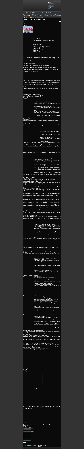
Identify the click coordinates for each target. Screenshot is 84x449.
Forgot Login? (49, 9)
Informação (33, 12)
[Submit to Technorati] (52, 424)
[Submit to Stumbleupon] (46, 424)
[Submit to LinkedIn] (25, 425)
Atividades (30, 12)
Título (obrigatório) (32, 431)
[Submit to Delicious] (26, 424)
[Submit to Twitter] (57, 424)
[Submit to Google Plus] (40, 424)
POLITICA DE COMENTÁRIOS (27, 427)
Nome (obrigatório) (32, 428)
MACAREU (37, 12)
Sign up (48, 10)
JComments (42, 443)
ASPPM (27, 12)
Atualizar (24, 439)
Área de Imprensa (42, 12)
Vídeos (46, 12)
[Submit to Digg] (31, 424)
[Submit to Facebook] (35, 424)
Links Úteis (49, 12)
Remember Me (49, 7)
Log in (48, 8)
